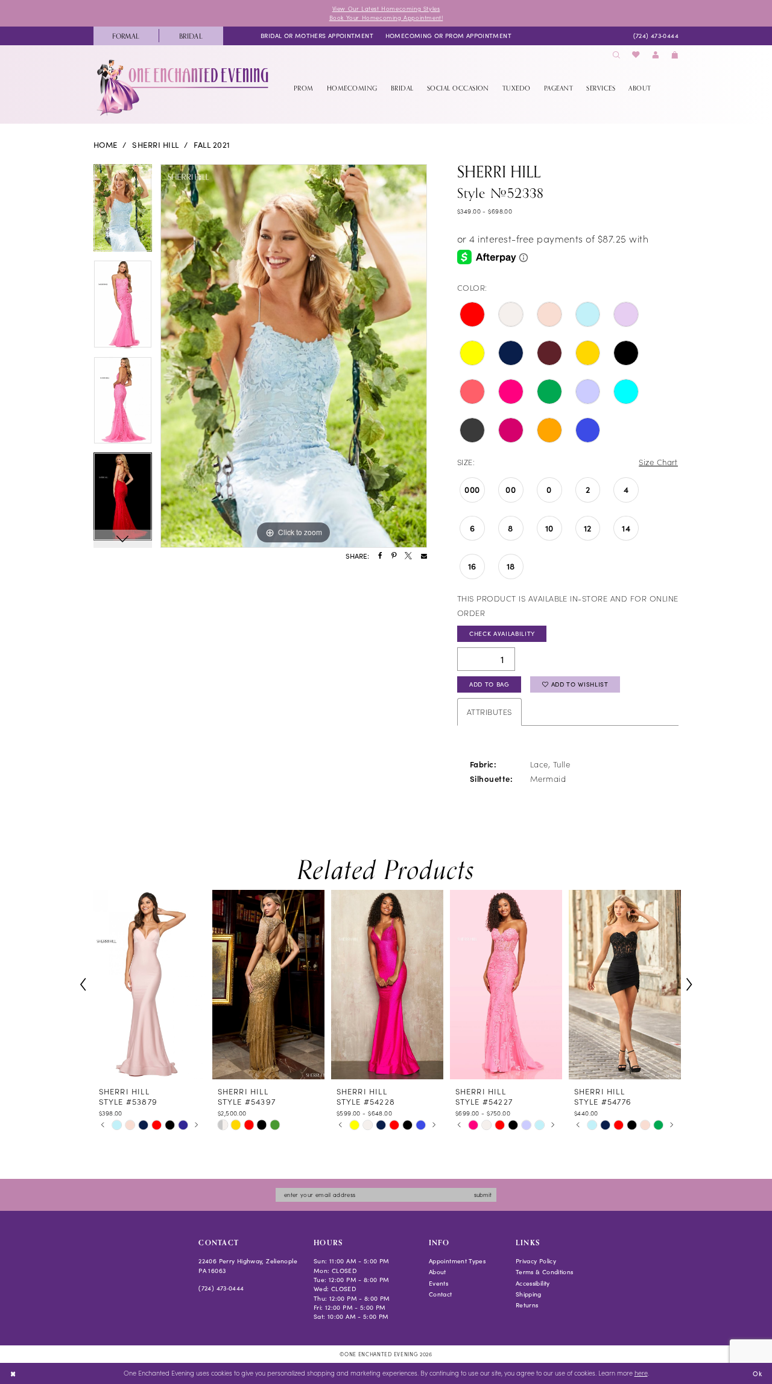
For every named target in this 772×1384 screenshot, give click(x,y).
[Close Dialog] (13, 1373)
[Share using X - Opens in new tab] (408, 556)
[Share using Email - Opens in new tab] (424, 556)
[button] (655, 55)
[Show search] (616, 55)
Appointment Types (457, 1261)
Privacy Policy (536, 1261)
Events (438, 1283)
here (641, 1372)
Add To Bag (489, 684)
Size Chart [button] (658, 462)
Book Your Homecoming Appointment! (386, 17)
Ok (757, 1372)
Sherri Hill (155, 144)
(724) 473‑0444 (221, 1288)
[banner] (183, 87)
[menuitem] (126, 36)
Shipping (529, 1294)
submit (483, 1194)
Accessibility (533, 1283)
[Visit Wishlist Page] (636, 55)
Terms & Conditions (545, 1272)
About (437, 1272)
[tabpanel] (122, 212)
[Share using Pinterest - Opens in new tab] (393, 556)
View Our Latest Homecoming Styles (386, 8)
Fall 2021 (212, 144)
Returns (527, 1305)
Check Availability (502, 633)
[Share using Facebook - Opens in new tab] (380, 556)
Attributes (489, 711)
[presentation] (149, 984)
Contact (440, 1294)
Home (105, 144)
